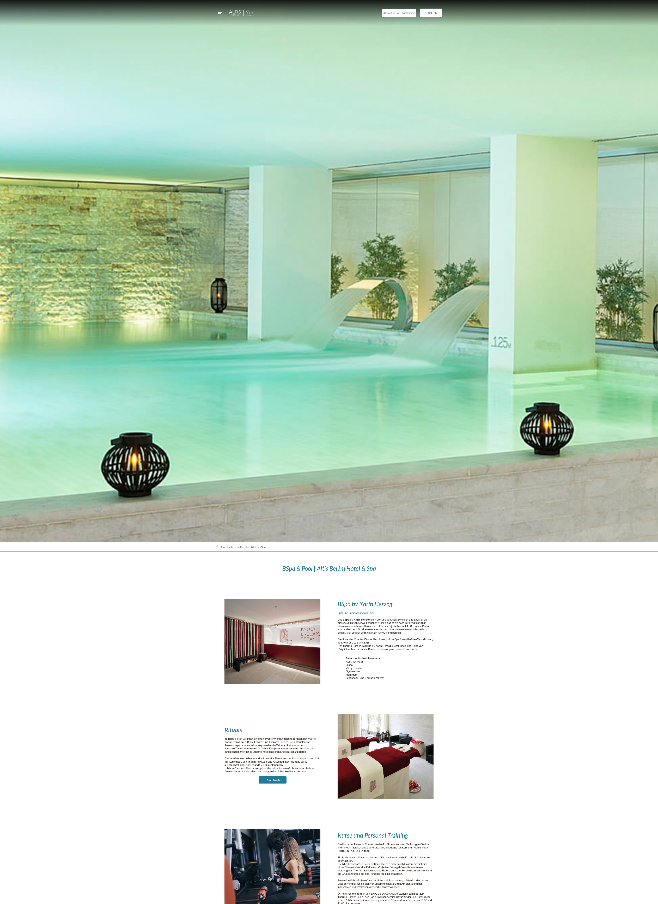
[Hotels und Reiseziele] (220, 13)
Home (224, 547)
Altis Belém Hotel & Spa (245, 547)
